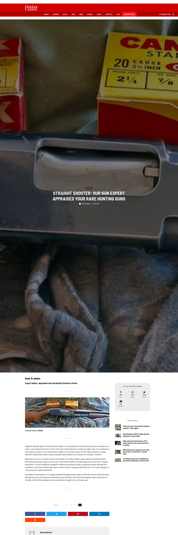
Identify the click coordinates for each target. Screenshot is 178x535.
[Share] (35, 514)
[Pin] (78, 514)
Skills (65, 14)
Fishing (46, 14)
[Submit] (35, 520)
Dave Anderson (86, 203)
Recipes (90, 14)
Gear (73, 14)
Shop (118, 14)
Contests (109, 14)
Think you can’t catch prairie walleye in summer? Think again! (136, 427)
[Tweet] (56, 514)
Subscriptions (129, 14)
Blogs (99, 14)
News (81, 14)
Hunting (55, 14)
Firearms (89, 188)
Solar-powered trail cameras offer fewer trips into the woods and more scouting (136, 443)
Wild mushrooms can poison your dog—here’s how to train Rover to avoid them (136, 452)
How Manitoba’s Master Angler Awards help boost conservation (136, 435)
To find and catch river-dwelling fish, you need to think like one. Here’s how (136, 460)
